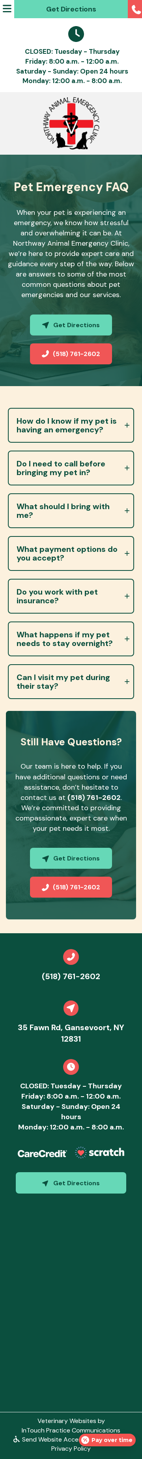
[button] (135, 9)
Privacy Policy (71, 1448)
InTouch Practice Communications (71, 1430)
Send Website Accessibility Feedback (75, 1439)
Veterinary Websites (66, 1421)
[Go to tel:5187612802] (71, 957)
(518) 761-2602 (94, 797)
